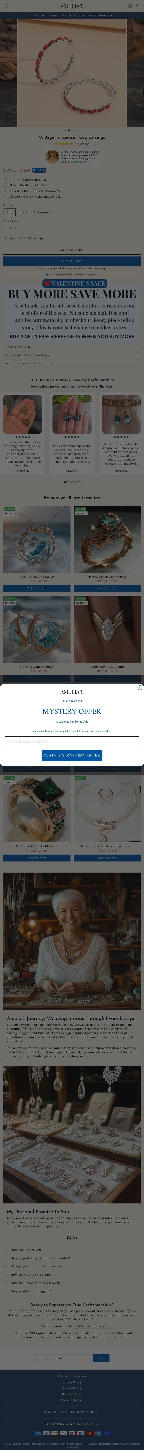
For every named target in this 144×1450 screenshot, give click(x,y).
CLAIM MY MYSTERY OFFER (72, 755)
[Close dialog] (140, 687)
